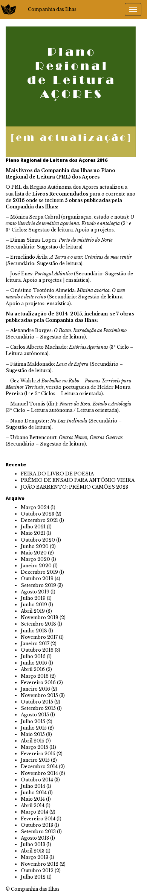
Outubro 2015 (37, 702)
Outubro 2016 (37, 650)
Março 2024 (35, 507)
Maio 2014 (33, 799)
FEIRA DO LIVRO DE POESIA (57, 474)
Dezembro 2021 (39, 520)
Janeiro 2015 (35, 760)
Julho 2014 (33, 786)
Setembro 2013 (38, 831)
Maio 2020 (34, 553)
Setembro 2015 (38, 708)
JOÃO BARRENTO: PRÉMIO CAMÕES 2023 (74, 487)
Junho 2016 (34, 663)
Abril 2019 (33, 611)
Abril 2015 (32, 741)
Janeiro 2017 (35, 643)
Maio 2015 (33, 734)
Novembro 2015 (39, 695)
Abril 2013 (32, 851)
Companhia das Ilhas (52, 9)
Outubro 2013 (37, 825)
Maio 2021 (33, 533)
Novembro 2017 (39, 637)
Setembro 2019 (38, 585)
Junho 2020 (35, 546)
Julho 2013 (33, 844)
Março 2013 (34, 857)
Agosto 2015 (35, 714)
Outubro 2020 (38, 540)
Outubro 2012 (37, 870)
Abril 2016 (33, 669)
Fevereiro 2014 (38, 818)
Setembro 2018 (38, 624)
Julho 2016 (33, 656)
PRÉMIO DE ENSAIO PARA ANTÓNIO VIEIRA (78, 480)
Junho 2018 (34, 631)
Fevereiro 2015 (38, 753)
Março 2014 (34, 812)
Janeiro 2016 (35, 689)
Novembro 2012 (39, 864)
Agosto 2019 (35, 592)
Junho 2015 (34, 728)
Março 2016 (35, 676)
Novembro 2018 (39, 617)
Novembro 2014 (39, 773)
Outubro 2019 (37, 578)
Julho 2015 (33, 721)
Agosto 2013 (35, 838)
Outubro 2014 (37, 780)
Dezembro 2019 (39, 572)
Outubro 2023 (37, 514)
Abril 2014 (32, 805)
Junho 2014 (34, 792)
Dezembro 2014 (39, 766)
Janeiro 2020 (36, 565)
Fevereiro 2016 (38, 682)
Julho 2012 (33, 877)
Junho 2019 (34, 604)
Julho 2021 (33, 527)
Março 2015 (34, 747)
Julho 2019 (33, 598)
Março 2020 (35, 559)
